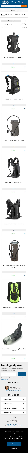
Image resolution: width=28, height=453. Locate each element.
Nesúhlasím (14, 448)
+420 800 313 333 (13, 424)
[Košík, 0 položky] (19, 2)
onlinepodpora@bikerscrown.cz (13, 390)
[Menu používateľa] (15, 2)
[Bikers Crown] (5, 2)
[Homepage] (1, 14)
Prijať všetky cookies (14, 444)
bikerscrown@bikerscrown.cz (15, 425)
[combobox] (23, 24)
